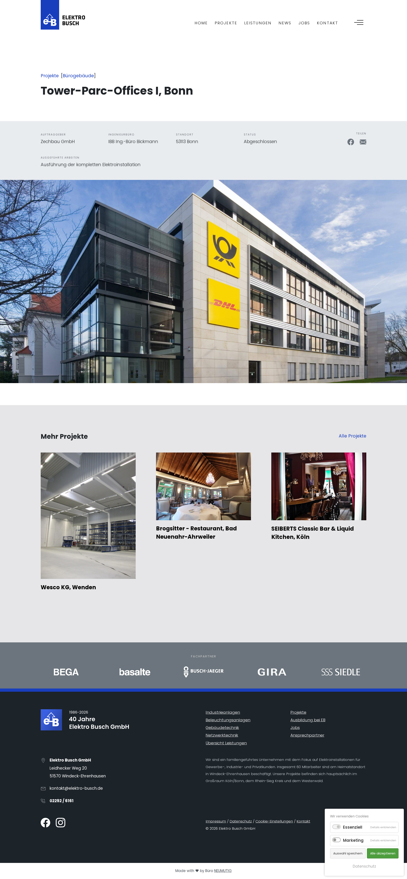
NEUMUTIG (223, 870)
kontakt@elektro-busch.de (76, 788)
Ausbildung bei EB (307, 720)
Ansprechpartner (307, 735)
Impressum (216, 821)
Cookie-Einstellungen (274, 821)
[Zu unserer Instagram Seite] (60, 822)
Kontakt (303, 821)
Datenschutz (241, 821)
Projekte (50, 76)
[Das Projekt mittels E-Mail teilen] (363, 142)
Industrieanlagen (223, 712)
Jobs (295, 727)
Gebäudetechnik (222, 727)
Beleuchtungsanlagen (228, 720)
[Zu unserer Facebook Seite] (46, 822)
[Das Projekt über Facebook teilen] (351, 142)
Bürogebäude (78, 76)
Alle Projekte (352, 436)
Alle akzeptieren (382, 853)
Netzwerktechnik (222, 735)
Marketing (353, 840)
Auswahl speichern (347, 853)
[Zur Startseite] (63, 14)
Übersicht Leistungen (226, 743)
